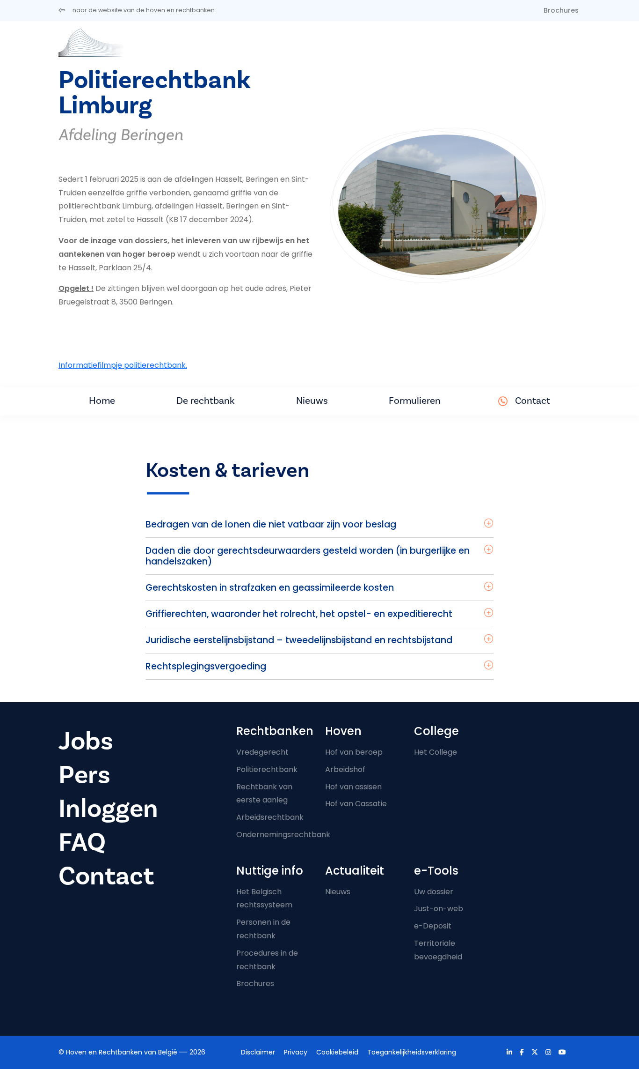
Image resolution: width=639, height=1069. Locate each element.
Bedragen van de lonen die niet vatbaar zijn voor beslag (270, 524)
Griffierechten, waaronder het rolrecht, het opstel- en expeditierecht (298, 614)
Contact (532, 400)
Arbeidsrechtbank (270, 817)
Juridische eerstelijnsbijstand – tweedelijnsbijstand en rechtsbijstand (298, 640)
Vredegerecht (262, 752)
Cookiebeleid (337, 1052)
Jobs (85, 741)
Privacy (295, 1052)
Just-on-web (438, 908)
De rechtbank (205, 400)
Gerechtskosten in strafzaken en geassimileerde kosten (269, 587)
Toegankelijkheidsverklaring (411, 1052)
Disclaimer (258, 1052)
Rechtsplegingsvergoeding (205, 666)
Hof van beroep (354, 752)
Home (102, 400)
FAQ (82, 842)
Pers (84, 775)
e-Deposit (432, 926)
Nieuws (312, 400)
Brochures (561, 10)
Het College (435, 752)
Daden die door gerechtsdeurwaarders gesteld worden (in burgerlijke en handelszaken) (307, 556)
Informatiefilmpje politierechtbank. (122, 365)
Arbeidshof (345, 769)
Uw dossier (433, 891)
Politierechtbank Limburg (154, 93)
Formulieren (415, 400)
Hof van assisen (353, 786)
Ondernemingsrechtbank (283, 834)
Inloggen (108, 808)
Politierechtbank (267, 769)
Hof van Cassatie (356, 803)
